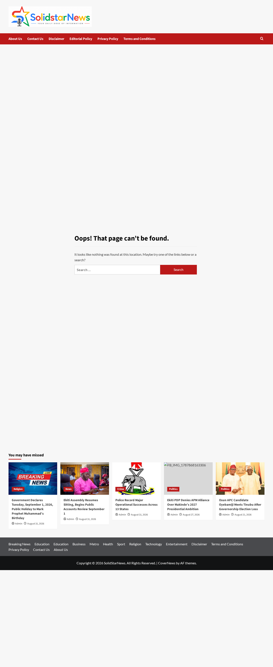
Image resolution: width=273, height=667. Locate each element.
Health (108, 544)
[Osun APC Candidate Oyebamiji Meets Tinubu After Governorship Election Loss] (240, 478)
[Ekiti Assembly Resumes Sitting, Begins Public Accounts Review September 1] (84, 478)
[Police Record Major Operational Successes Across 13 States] (136, 478)
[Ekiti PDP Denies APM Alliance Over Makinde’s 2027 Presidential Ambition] (188, 478)
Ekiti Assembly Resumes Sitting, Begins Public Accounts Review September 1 (84, 507)
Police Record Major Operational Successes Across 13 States (136, 504)
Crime (120, 489)
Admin (18, 523)
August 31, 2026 (35, 523)
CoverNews (166, 563)
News (68, 489)
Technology (153, 544)
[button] (261, 38)
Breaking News (19, 544)
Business (79, 544)
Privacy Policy (107, 38)
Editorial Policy (81, 38)
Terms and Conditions (139, 38)
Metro (94, 544)
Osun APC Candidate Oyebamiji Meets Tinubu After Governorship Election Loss (240, 504)
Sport (121, 544)
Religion (18, 489)
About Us (15, 38)
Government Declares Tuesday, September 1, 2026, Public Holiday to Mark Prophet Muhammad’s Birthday (32, 509)
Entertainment (176, 544)
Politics (173, 489)
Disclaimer (56, 38)
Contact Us (35, 38)
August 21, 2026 (243, 515)
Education (42, 544)
